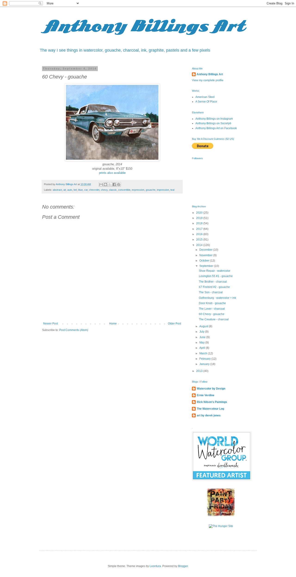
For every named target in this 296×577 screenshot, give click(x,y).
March (203, 353)
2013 (199, 371)
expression (138, 189)
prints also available (112, 173)
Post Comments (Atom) (73, 330)
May (202, 342)
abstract (57, 189)
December (206, 249)
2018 (199, 223)
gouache (150, 189)
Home (113, 323)
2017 (199, 229)
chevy (104, 189)
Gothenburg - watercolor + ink (217, 297)
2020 (199, 212)
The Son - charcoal (211, 292)
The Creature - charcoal (214, 319)
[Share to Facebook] (114, 184)
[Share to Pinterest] (118, 184)
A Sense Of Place (206, 101)
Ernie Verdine (205, 395)
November (206, 255)
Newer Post (50, 323)
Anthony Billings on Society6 (213, 123)
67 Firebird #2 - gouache (214, 287)
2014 (199, 245)
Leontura (155, 566)
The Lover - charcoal (212, 308)
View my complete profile (207, 80)
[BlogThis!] (105, 184)
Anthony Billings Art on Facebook (216, 128)
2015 (199, 239)
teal (172, 189)
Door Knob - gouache (212, 303)
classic (113, 189)
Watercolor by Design (211, 388)
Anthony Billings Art (210, 74)
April (202, 347)
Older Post (174, 323)
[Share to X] (110, 184)
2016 (199, 234)
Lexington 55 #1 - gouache (216, 276)
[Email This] (101, 184)
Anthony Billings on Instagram (214, 118)
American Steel (205, 97)
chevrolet (94, 189)
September (206, 266)
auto (69, 189)
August (204, 326)
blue (80, 189)
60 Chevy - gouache (211, 314)
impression (163, 189)
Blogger (183, 566)
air (64, 189)
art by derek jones (209, 415)
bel (75, 189)
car (86, 189)
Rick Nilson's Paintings (212, 402)
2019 (199, 218)
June (202, 337)
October (204, 260)
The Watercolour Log (210, 408)
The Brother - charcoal (213, 281)
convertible (124, 189)
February (205, 358)
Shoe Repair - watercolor (214, 270)
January (204, 364)
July (202, 331)
